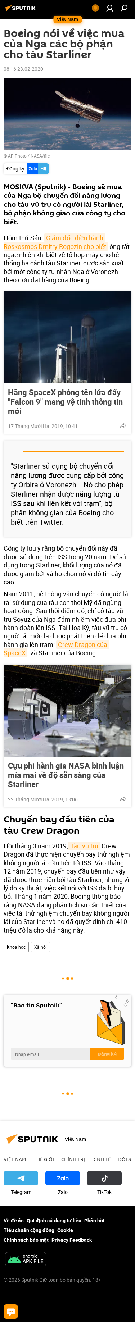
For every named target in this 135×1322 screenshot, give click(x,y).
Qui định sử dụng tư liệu (54, 1220)
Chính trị (73, 1159)
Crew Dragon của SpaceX (56, 648)
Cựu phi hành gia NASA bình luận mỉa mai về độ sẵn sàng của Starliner (66, 775)
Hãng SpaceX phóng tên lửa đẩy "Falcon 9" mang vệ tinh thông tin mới (65, 402)
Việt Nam (15, 1159)
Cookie (65, 1230)
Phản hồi (94, 1220)
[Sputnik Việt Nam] (22, 10)
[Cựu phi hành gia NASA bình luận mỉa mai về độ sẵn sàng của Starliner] (67, 711)
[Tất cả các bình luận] (11, 1311)
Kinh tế (101, 1159)
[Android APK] (25, 1260)
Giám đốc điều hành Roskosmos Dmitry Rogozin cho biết (55, 241)
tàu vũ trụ (84, 846)
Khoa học (16, 947)
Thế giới (43, 1159)
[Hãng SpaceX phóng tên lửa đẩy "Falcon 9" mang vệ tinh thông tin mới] (67, 337)
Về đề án (14, 1220)
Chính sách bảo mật (26, 1239)
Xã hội (40, 947)
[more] (123, 425)
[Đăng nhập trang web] (110, 8)
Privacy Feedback (71, 1239)
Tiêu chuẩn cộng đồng (29, 1230)
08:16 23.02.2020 (23, 68)
